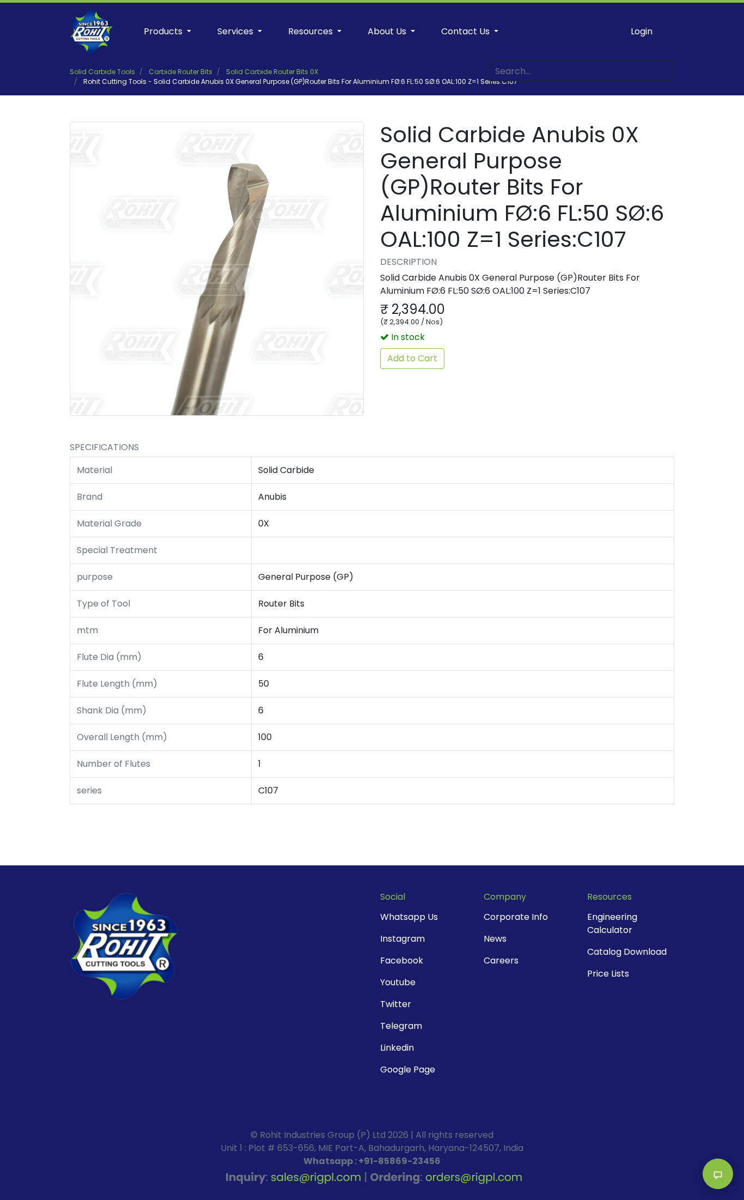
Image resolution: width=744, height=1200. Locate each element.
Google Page (407, 1069)
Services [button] (236, 31)
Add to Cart (412, 358)
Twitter (395, 1004)
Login (641, 31)
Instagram (402, 938)
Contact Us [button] (466, 31)
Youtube (398, 982)
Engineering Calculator (612, 923)
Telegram (401, 1026)
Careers (501, 960)
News (495, 938)
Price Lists (608, 973)
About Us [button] (388, 31)
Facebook (401, 960)
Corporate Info (516, 917)
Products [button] (164, 31)
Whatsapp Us (409, 917)
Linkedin (397, 1047)
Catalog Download (627, 952)
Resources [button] (311, 31)
